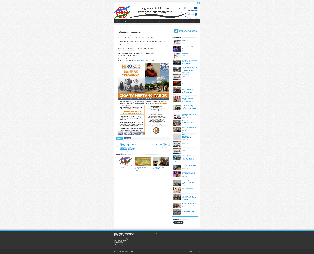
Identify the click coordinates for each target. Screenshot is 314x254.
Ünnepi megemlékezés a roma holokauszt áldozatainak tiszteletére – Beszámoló (189, 69)
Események (158, 21)
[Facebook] (188, 3)
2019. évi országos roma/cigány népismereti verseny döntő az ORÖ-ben (158, 145)
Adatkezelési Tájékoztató (180, 3)
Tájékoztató (121, 167)
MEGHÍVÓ (184, 81)
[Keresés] (198, 3)
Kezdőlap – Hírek (117, 21)
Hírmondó (196, 21)
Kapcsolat (170, 3)
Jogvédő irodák (187, 21)
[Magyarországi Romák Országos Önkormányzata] (157, 11)
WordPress (197, 251)
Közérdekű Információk (176, 21)
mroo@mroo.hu (121, 242)
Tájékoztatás (185, 40)
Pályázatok (165, 21)
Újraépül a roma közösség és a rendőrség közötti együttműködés (189, 62)
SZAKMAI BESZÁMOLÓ (187, 188)
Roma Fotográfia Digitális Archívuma (158, 3)
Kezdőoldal (120, 28)
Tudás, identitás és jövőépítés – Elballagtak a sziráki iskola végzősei (189, 129)
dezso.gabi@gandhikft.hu (139, 60)
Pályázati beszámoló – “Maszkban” (159, 167)
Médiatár (140, 21)
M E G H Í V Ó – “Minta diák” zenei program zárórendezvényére (188, 136)
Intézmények (133, 21)
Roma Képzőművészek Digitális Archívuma (139, 3)
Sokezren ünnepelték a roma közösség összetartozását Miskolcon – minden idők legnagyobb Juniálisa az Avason (184, 158)
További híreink (178, 222)
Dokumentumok (149, 21)
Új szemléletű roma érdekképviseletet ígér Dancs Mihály (189, 182)
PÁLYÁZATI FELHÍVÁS (187, 74)
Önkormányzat (123, 21)
